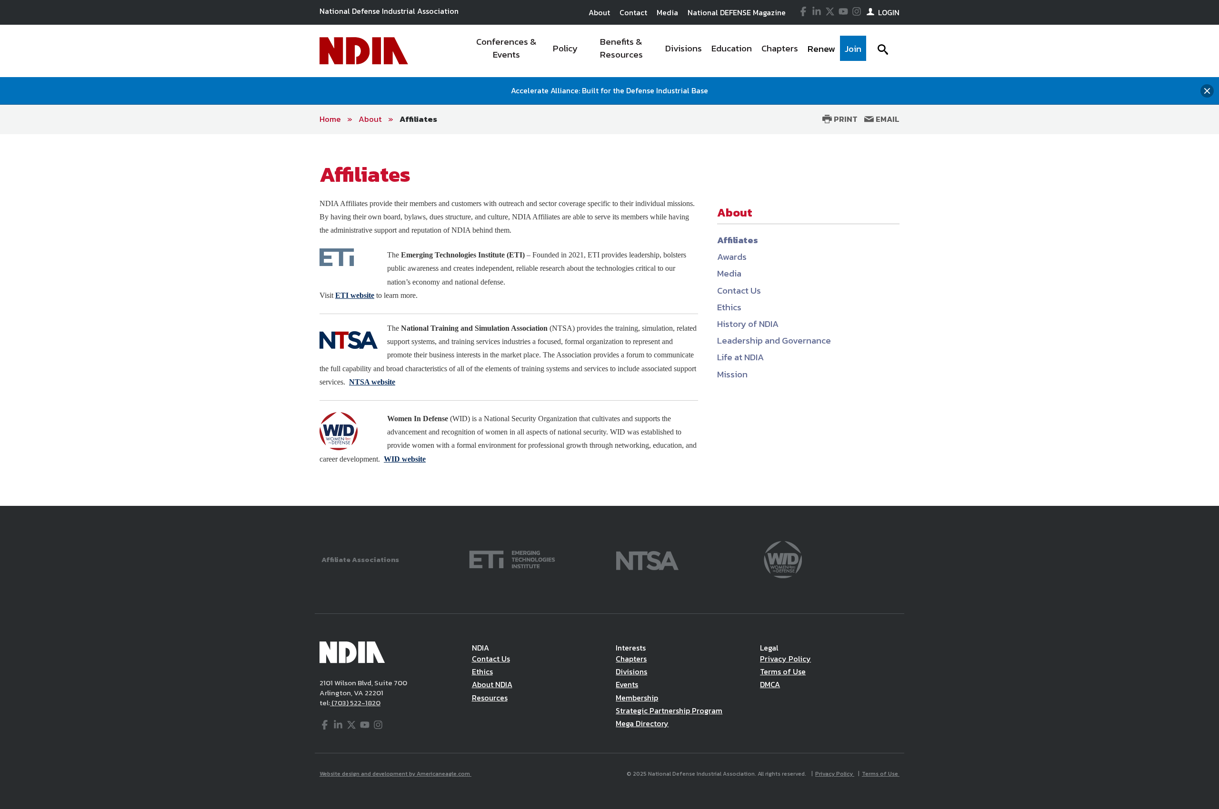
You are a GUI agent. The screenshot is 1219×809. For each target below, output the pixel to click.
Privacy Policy (785, 658)
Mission (732, 374)
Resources (490, 697)
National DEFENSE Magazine (737, 12)
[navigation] (666, 51)
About (599, 12)
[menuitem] (506, 51)
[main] (609, 320)
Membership (637, 697)
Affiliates (418, 119)
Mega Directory (642, 723)
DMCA (770, 684)
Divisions (631, 671)
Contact (633, 12)
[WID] (783, 558)
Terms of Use (783, 671)
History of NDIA (748, 324)
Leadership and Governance (774, 340)
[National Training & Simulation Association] (647, 558)
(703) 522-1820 (355, 702)
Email (886, 119)
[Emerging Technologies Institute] (512, 558)
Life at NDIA (740, 357)
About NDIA (492, 684)
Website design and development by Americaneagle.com (395, 774)
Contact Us (739, 290)
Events (627, 684)
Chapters (631, 658)
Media (667, 12)
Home (330, 119)
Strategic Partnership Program (669, 710)
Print (845, 119)
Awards (732, 257)
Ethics (729, 307)
